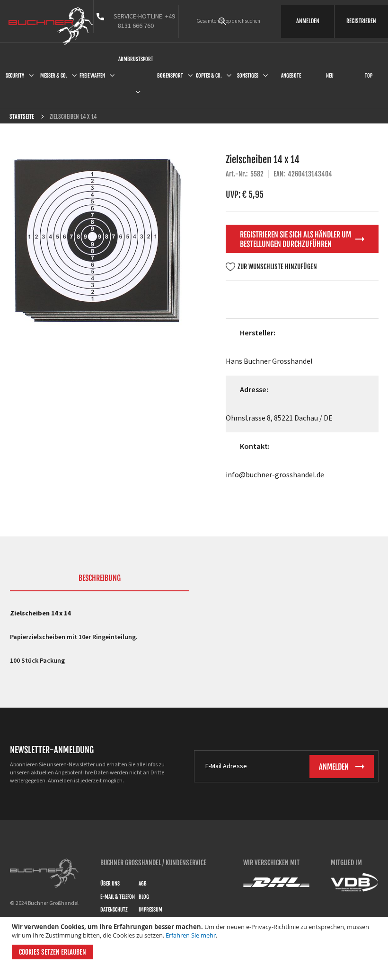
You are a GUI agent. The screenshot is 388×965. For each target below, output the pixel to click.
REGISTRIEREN (361, 21)
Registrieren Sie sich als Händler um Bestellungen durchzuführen (295, 239)
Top (368, 75)
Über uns (110, 883)
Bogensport (170, 75)
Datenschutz (114, 909)
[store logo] (51, 26)
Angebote (291, 75)
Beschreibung (100, 578)
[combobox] (235, 21)
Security (15, 75)
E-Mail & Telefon (117, 897)
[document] (195, 940)
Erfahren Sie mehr (191, 935)
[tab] (100, 582)
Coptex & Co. (209, 75)
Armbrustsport (135, 59)
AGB (143, 883)
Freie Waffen (92, 75)
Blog (144, 897)
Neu (330, 75)
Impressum (150, 909)
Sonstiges (247, 75)
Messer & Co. (53, 75)
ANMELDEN (307, 21)
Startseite (21, 116)
